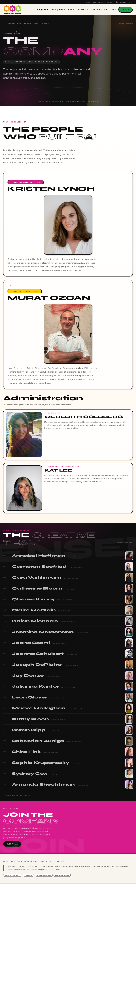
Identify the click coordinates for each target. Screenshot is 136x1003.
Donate (125, 9)
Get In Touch (12, 844)
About (71, 9)
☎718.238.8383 (123, 2)
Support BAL (82, 9)
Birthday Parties (58, 9)
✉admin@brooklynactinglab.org (99, 2)
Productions (96, 9)
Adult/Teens (110, 9)
